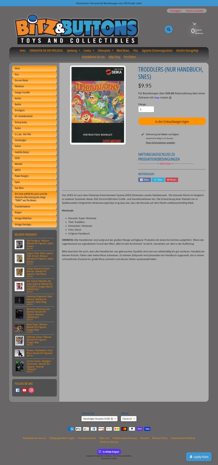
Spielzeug (74, 51)
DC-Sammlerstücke (24, 116)
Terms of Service (109, 441)
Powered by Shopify (109, 458)
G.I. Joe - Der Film (23, 134)
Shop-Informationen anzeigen (160, 142)
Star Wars (19, 188)
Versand (144, 437)
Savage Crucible (22, 92)
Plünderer (19, 86)
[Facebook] (17, 390)
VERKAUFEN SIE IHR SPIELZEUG (46, 50)
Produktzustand (87, 437)
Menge (142, 104)
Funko (18, 128)
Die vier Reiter (21, 80)
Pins (135, 50)
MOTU (18, 170)
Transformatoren (22, 206)
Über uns (104, 437)
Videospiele (106, 51)
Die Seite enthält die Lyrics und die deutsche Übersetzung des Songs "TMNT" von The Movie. (31, 197)
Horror (18, 146)
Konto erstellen (194, 10)
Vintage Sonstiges (23, 224)
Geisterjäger (20, 140)
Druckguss (20, 110)
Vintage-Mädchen (23, 218)
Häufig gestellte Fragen (62, 437)
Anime (18, 98)
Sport (17, 182)
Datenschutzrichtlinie (183, 437)
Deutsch (127, 418)
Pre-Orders (130, 57)
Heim (23, 50)
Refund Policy (160, 437)
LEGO (17, 158)
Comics (89, 51)
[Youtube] (24, 390)
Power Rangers (22, 176)
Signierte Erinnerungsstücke (157, 50)
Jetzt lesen (165, 163)
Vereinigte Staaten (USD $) (98, 418)
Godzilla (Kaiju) (22, 152)
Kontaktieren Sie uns (93, 57)
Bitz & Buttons (106, 456)
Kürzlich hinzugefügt (187, 50)
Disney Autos (21, 122)
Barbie (18, 104)
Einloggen (175, 10)
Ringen (18, 212)
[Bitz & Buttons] (76, 29)
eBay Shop (114, 57)
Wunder (19, 164)
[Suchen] (169, 29)
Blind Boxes (123, 50)
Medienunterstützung (125, 437)
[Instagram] (31, 390)
